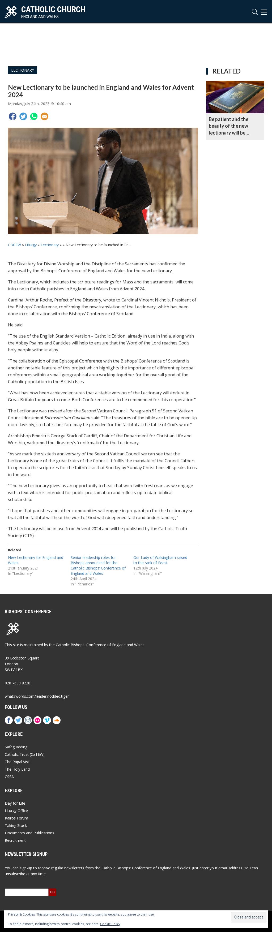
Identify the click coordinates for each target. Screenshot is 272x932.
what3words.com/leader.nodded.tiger (37, 696)
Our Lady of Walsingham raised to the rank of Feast (160, 560)
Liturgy (31, 244)
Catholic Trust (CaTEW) (25, 754)
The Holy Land (17, 769)
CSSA (9, 776)
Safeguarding (16, 746)
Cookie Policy (110, 924)
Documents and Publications (29, 832)
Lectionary (22, 70)
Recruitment (15, 840)
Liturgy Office (16, 810)
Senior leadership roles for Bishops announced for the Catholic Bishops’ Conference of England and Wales (98, 565)
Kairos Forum (16, 818)
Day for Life (15, 803)
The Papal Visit (17, 761)
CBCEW (14, 244)
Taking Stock (16, 825)
